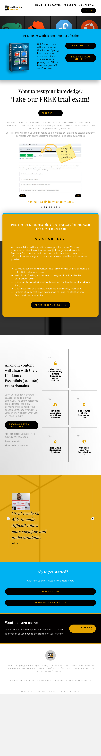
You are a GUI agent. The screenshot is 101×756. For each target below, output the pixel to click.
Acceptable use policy (80, 680)
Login (88, 10)
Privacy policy (27, 680)
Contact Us (87, 5)
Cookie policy (60, 680)
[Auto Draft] (21, 501)
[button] (8, 518)
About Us (14, 680)
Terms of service (44, 680)
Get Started (53, 5)
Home (38, 5)
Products (70, 5)
